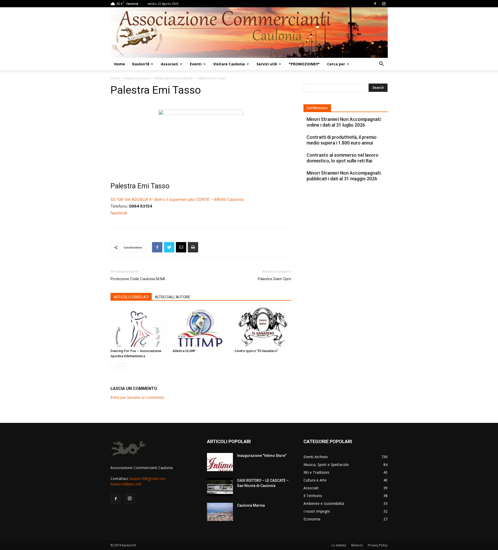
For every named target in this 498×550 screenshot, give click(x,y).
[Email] (181, 247)
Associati (169, 63)
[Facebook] (375, 3)
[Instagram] (384, 3)
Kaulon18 (140, 63)
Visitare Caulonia (229, 63)
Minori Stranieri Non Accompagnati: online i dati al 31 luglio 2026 (344, 122)
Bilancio (357, 545)
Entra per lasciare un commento (137, 397)
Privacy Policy (378, 545)
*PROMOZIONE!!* (304, 63)
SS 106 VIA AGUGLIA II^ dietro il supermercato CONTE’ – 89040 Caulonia (176, 199)
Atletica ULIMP (184, 351)
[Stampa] (193, 247)
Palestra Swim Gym (274, 279)
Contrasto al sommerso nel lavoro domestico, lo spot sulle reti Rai (342, 157)
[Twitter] (169, 247)
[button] (381, 64)
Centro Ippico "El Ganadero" (256, 351)
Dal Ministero (317, 108)
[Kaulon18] (249, 32)
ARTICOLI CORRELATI (131, 297)
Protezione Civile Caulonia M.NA (137, 279)
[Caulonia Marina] (220, 512)
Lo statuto (338, 545)
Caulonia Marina (251, 505)
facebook (118, 212)
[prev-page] (113, 366)
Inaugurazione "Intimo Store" (261, 455)
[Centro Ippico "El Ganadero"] (262, 327)
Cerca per (336, 63)
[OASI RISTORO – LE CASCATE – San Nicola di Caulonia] (220, 487)
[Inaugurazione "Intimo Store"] (220, 462)
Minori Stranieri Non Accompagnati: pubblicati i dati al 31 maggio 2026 (344, 175)
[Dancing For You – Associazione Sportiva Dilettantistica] (138, 327)
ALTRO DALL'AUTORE (172, 297)
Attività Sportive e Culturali (173, 78)
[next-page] (122, 366)
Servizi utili (267, 63)
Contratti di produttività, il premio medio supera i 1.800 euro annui (342, 140)
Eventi (196, 63)
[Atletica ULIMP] (200, 327)
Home (119, 63)
